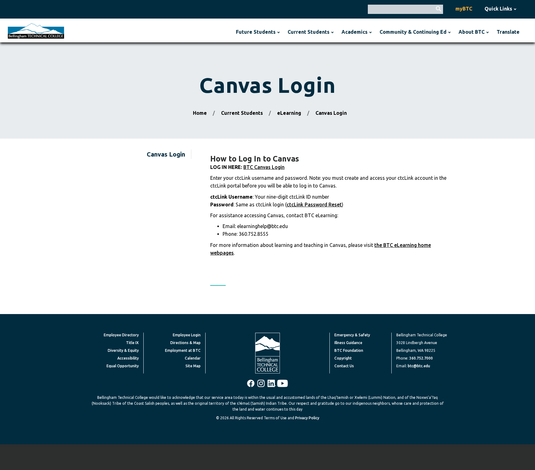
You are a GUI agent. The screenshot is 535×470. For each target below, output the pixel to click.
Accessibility (128, 358)
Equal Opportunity (123, 366)
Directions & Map (185, 343)
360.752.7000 (421, 358)
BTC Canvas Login (264, 167)
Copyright (343, 358)
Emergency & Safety (352, 335)
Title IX (132, 343)
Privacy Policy (307, 418)
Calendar (193, 358)
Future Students (256, 32)
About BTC (472, 32)
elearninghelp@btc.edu (262, 226)
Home (200, 113)
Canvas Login (166, 154)
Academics (354, 32)
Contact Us (344, 366)
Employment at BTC (183, 350)
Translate (508, 32)
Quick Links (498, 8)
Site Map (193, 366)
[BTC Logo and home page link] (36, 30)
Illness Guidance (348, 343)
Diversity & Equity (123, 350)
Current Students (308, 32)
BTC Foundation (348, 350)
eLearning (289, 113)
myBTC (463, 8)
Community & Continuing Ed (413, 32)
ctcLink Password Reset (314, 204)
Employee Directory (121, 335)
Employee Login (187, 335)
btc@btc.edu (419, 366)
